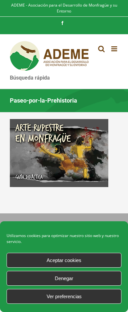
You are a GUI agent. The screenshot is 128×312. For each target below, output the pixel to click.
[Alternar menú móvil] (114, 48)
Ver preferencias (64, 296)
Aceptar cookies (64, 260)
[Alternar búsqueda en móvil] (101, 48)
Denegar (64, 278)
